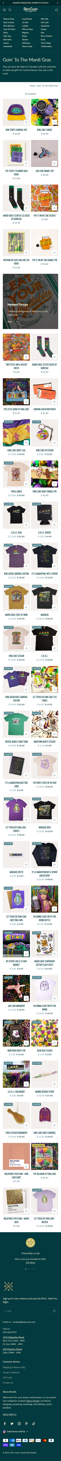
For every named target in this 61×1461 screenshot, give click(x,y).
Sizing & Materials (11, 1372)
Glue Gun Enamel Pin (44, 171)
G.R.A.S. (44, 655)
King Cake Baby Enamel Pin (44, 491)
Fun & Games (16, 491)
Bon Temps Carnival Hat (16, 129)
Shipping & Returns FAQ (14, 1367)
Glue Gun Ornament (16, 1006)
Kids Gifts (44, 19)
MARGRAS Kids (45, 827)
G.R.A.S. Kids (16, 532)
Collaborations (46, 46)
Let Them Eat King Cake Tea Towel (45, 698)
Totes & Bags (46, 43)
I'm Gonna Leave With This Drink (44, 1007)
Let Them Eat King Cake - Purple (16, 829)
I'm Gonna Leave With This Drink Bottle (44, 918)
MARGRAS (45, 614)
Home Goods (27, 46)
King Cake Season (16, 655)
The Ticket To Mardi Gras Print (16, 172)
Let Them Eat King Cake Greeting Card (16, 918)
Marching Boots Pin (16, 1050)
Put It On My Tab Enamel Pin (44, 260)
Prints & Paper (27, 29)
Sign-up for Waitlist (38, 1145)
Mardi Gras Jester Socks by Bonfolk (44, 366)
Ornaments (45, 26)
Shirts (5, 33)
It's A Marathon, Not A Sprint (44, 573)
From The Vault (9, 29)
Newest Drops (8, 19)
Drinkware (26, 43)
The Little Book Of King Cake (16, 409)
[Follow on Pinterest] (26, 1424)
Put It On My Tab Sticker (44, 215)
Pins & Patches (46, 36)
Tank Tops (7, 36)
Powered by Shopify (28, 1453)
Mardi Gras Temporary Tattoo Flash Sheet (44, 963)
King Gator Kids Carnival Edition (16, 698)
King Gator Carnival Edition (16, 573)
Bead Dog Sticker (44, 1050)
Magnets (25, 33)
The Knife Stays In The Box (44, 782)
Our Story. (30, 1262)
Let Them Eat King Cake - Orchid (44, 1220)
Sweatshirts (7, 46)
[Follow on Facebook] (5, 1424)
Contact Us (8, 1382)
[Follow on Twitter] (12, 1424)
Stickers (25, 40)
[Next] (57, 2)
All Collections (8, 26)
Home (32, 85)
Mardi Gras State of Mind (16, 614)
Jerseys (6, 43)
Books (24, 36)
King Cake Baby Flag (16, 450)
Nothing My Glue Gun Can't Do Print (16, 261)
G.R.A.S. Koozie (44, 532)
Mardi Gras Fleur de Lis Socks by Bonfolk (16, 217)
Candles (25, 26)
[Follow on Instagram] (19, 1424)
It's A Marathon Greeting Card (16, 784)
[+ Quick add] (26, 122)
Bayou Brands (33, 1400)
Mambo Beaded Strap (44, 1091)
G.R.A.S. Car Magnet (16, 1091)
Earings (43, 29)
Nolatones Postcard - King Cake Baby (16, 1175)
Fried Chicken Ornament (16, 1132)
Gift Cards (45, 22)
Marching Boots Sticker (44, 741)
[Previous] (3, 2)
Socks (43, 40)
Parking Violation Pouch (45, 409)
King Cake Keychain (44, 450)
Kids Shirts (7, 40)
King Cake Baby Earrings (45, 1132)
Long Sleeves (27, 19)
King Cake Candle (44, 129)
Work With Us (9, 1414)
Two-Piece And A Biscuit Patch (16, 366)
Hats (42, 33)
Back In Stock (8, 22)
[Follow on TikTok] (34, 1424)
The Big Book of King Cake (44, 1173)
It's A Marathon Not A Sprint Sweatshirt (45, 873)
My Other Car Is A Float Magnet (16, 963)
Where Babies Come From (16, 741)
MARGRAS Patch (16, 872)
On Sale (25, 22)
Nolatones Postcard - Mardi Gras (16, 1220)
